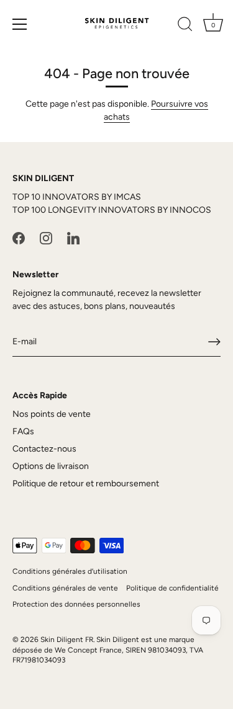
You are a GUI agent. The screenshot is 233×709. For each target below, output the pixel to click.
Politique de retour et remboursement (85, 483)
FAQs (23, 431)
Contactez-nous (44, 449)
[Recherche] (185, 26)
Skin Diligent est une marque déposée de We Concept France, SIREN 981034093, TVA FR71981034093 (107, 649)
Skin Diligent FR (66, 639)
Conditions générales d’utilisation (69, 571)
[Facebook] (18, 238)
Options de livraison (50, 466)
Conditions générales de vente (65, 588)
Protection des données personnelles (76, 604)
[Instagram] (46, 238)
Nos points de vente (51, 414)
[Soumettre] (214, 342)
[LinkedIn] (73, 238)
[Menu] (20, 24)
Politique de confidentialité (172, 588)
